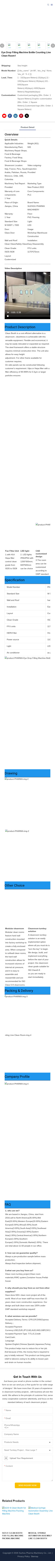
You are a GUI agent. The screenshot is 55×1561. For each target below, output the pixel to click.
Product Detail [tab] (27, 127)
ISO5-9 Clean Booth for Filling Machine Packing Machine (12, 1536)
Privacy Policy (23, 1556)
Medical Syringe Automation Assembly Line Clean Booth (40, 1536)
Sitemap (34, 1556)
